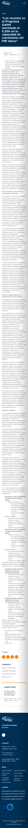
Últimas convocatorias (9, 668)
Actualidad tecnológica (9, 671)
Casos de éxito (6, 677)
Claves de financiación (9, 674)
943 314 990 (11, 746)
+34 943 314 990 (9, 691)
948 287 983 (13, 749)
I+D (18, 54)
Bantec (6, 54)
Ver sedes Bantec (9, 695)
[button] (24, 3)
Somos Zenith (17, 824)
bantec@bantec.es (10, 693)
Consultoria (12, 54)
